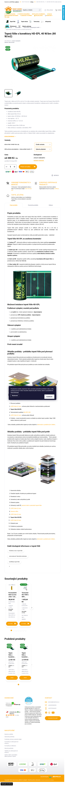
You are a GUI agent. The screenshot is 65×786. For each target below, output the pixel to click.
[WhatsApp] (49, 712)
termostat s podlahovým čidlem (46, 424)
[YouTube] (53, 712)
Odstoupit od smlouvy (6, 783)
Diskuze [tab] (51, 205)
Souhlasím (49, 396)
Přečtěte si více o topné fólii (15, 550)
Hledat (39, 10)
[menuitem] (10, 14)
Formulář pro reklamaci (10, 745)
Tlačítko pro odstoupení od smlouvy (11, 751)
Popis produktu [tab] (13, 205)
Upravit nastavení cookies (47, 780)
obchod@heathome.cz (53, 702)
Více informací (15, 392)
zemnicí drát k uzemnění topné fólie (32, 505)
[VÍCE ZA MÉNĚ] (25, 587)
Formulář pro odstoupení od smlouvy (11, 742)
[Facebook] (46, 712)
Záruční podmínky (9, 748)
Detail (12, 677)
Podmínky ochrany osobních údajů (13, 739)
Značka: (9, 42)
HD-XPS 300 (27, 412)
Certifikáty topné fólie (14, 561)
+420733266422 (52, 708)
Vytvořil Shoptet (44, 776)
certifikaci (56, 188)
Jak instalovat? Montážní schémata (18, 556)
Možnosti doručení (39, 160)
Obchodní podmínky (9, 736)
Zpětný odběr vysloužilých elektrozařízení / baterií (11, 755)
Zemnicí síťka (14, 511)
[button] (11, 630)
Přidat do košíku (25, 167)
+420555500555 (52, 705)
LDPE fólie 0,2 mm (16, 406)
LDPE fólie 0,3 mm (16, 508)
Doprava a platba (9, 2)
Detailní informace (9, 136)
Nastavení (15, 395)
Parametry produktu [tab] (33, 205)
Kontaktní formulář (53, 718)
